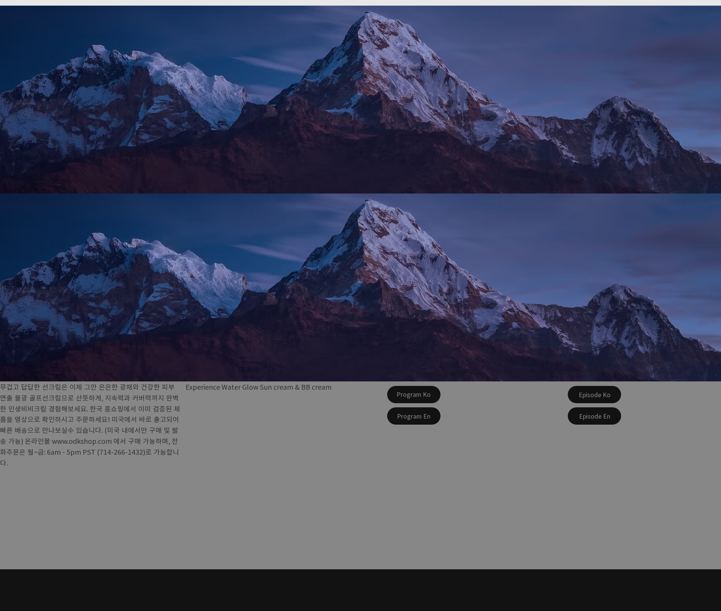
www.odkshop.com (82, 441)
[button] (413, 394)
